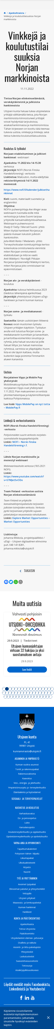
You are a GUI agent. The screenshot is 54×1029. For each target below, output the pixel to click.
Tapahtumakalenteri (27, 849)
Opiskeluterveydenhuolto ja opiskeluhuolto (27, 836)
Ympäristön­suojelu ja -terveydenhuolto (27, 787)
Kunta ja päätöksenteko (27, 918)
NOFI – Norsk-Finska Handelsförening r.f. (20, 443)
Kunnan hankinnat (27, 907)
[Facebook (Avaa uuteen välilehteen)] (21, 998)
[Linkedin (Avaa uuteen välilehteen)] (27, 998)
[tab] (4, 689)
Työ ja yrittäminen (27, 878)
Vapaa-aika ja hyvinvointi (27, 843)
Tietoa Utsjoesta (27, 929)
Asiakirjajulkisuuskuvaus (27, 970)
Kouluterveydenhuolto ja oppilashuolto (27, 832)
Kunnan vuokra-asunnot (27, 764)
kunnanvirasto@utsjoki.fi (27, 751)
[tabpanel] (27, 644)
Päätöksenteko (27, 933)
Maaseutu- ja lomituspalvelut (27, 902)
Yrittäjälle (27, 893)
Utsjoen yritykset (27, 898)
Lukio (27, 822)
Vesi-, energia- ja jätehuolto (27, 783)
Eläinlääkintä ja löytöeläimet (27, 792)
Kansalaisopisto (27, 827)
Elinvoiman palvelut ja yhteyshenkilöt (27, 889)
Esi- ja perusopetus (27, 818)
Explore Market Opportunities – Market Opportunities (27, 519)
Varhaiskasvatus (27, 813)
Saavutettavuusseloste (27, 961)
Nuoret (27, 872)
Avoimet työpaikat (27, 884)
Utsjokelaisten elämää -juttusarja (27, 938)
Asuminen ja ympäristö (27, 758)
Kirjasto (27, 867)
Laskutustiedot (27, 956)
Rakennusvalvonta (27, 773)
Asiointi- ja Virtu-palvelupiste (27, 947)
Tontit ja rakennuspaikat (27, 769)
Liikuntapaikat (27, 858)
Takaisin (29, 570)
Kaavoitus (27, 778)
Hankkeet (27, 912)
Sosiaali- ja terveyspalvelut (27, 799)
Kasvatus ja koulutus (27, 808)
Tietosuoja (27, 965)
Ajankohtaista (27, 924)
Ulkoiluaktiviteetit (27, 862)
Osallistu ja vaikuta (27, 942)
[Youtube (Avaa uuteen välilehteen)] (33, 998)
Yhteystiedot (27, 952)
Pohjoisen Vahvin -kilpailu (27, 853)
